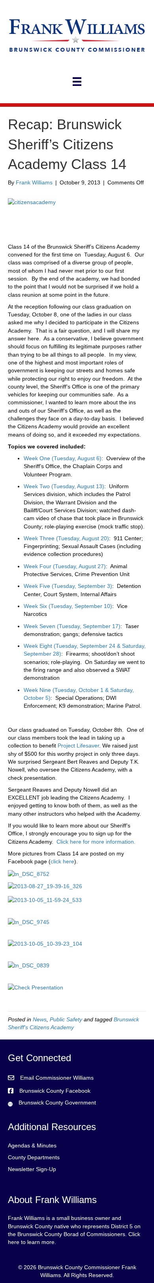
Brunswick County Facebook (54, 1091)
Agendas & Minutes (32, 1145)
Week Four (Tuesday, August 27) (65, 566)
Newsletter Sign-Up (32, 1169)
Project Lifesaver (78, 745)
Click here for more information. (95, 842)
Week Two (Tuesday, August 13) (64, 486)
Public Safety (66, 1019)
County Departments (34, 1157)
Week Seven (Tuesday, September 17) (72, 626)
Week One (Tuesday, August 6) (62, 458)
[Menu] (77, 81)
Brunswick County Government (57, 1102)
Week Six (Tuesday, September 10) (68, 606)
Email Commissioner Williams (57, 1078)
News (40, 1019)
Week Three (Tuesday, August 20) (66, 538)
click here (62, 861)
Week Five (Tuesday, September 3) (68, 586)
